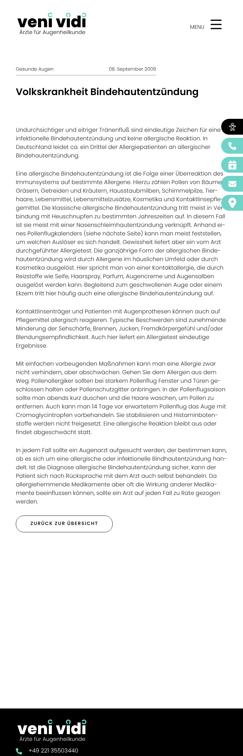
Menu (197, 27)
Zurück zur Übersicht (64, 523)
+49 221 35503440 (53, 751)
